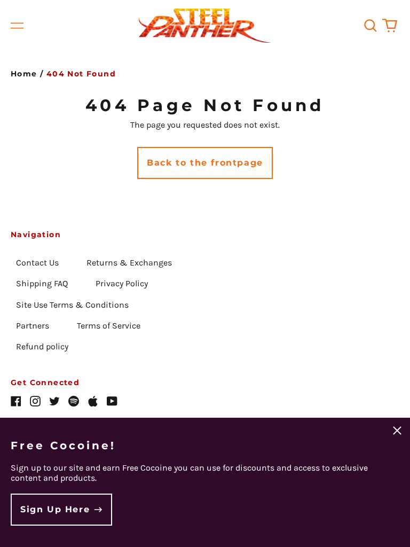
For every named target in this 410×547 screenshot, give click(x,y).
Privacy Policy (122, 283)
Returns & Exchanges (129, 262)
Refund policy (42, 346)
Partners (32, 326)
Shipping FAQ (42, 283)
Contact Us (37, 262)
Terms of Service (108, 326)
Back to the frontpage (205, 163)
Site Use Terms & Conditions (72, 305)
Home (24, 74)
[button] (370, 25)
